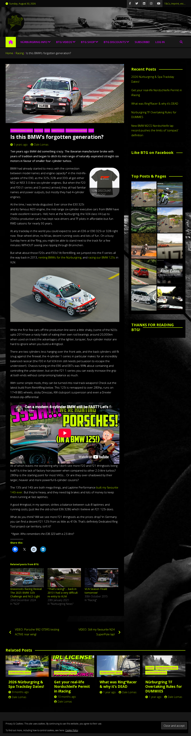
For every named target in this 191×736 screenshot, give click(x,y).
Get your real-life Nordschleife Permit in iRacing (72, 687)
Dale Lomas (41, 144)
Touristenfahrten (76, 130)
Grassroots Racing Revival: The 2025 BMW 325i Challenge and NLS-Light (26, 592)
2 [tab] (100, 201)
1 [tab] (96, 201)
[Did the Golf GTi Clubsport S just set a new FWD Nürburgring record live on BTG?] (144, 272)
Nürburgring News (21, 130)
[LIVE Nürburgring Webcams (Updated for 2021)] (170, 220)
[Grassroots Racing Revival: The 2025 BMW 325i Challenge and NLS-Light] (27, 577)
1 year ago (109, 692)
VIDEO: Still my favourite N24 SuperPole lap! (97, 632)
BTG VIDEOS (64, 42)
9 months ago (20, 692)
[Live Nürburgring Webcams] (144, 194)
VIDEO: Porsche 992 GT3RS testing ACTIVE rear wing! (37, 632)
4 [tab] (109, 201)
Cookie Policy (71, 730)
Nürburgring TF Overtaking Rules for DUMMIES (163, 687)
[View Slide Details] (104, 182)
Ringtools (58, 130)
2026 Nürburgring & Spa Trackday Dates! (26, 684)
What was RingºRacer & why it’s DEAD (154, 103)
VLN (91, 130)
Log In (160, 42)
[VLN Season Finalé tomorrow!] (101, 577)
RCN (47, 130)
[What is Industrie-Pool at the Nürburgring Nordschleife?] (144, 298)
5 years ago (21, 144)
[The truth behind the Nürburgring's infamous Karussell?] (144, 220)
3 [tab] (104, 201)
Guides (150, 667)
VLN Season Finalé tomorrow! (96, 590)
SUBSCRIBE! (142, 42)
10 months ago (67, 696)
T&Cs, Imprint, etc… (174, 3)
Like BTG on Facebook (152, 152)
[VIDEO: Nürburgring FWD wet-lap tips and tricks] (170, 272)
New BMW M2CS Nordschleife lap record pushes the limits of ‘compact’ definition (154, 130)
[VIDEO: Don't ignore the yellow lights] (170, 298)
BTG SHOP (88, 42)
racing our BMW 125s (101, 257)
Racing (38, 130)
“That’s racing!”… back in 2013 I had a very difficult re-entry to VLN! (63, 592)
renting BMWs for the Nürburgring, (60, 257)
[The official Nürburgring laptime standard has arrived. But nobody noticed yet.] (170, 246)
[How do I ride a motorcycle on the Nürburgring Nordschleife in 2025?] (144, 246)
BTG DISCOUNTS (115, 42)
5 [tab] (113, 201)
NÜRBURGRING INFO (34, 42)
